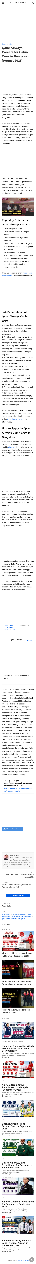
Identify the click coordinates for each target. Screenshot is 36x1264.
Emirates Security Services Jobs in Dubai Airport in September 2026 (16, 1243)
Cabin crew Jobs (15, 39)
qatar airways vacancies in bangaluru (13, 919)
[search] (33, 3)
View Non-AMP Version (23, 1260)
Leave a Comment (18, 895)
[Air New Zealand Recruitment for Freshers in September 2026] (18, 1186)
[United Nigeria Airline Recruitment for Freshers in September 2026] (18, 1147)
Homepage (5, 39)
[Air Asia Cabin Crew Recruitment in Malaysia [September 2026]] (18, 941)
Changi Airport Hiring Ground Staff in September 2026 (16, 1126)
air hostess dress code (15, 419)
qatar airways (6, 914)
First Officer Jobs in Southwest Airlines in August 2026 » (20, 876)
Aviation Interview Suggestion (12, 1041)
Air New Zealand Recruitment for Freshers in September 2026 (18, 1204)
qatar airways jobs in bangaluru (21, 916)
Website (29, 641)
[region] (18, 21)
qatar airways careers (19, 914)
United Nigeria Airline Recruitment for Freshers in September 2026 (17, 1165)
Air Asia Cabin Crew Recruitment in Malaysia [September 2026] (15, 1087)
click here (11, 447)
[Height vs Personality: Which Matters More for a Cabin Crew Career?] (18, 1030)
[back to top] (31, 1259)
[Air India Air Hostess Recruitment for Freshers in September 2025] (18, 969)
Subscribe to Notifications (14, 829)
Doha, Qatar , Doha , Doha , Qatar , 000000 (9, 627)
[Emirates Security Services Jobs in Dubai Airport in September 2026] (18, 1225)
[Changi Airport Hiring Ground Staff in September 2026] (18, 1108)
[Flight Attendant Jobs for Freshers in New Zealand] (18, 998)
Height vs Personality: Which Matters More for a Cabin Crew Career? (18, 1048)
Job (3, 1080)
